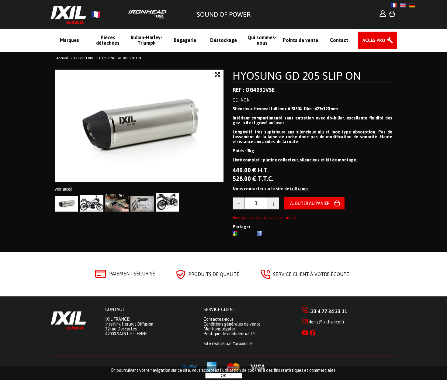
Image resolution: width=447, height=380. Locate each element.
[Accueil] (111, 14)
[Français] (394, 5)
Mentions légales (219, 328)
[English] (403, 5)
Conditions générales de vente (232, 324)
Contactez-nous (218, 319)
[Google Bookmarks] (235, 234)
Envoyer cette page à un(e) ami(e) (264, 217)
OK (224, 375)
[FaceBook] (259, 234)
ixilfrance (299, 188)
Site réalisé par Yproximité (228, 343)
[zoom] (217, 75)
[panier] (392, 15)
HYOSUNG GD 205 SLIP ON (297, 75)
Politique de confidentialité (229, 333)
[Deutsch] (412, 5)
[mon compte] (382, 15)
